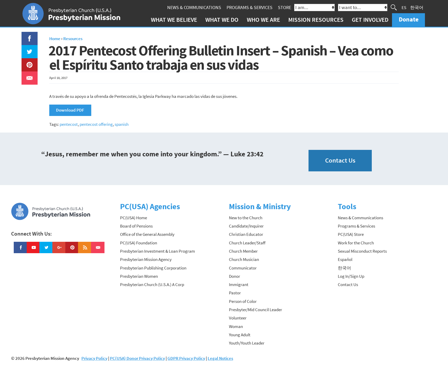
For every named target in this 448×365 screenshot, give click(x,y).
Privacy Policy (94, 358)
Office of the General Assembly (147, 234)
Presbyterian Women (139, 276)
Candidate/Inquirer (246, 226)
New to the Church (245, 218)
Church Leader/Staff (247, 243)
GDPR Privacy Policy (186, 358)
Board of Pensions (136, 226)
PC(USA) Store (351, 234)
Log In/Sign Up (351, 276)
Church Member (243, 251)
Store (284, 7)
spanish (122, 124)
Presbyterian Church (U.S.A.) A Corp (152, 284)
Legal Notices (220, 358)
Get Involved (370, 19)
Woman (236, 326)
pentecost (69, 124)
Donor (234, 276)
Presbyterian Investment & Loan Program (157, 251)
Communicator (243, 268)
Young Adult (239, 335)
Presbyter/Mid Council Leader (255, 309)
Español (345, 259)
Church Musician (244, 259)
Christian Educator (246, 234)
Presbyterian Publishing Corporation (153, 268)
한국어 (416, 7)
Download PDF (70, 110)
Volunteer (238, 318)
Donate (408, 19)
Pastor (235, 293)
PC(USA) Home (133, 218)
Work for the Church (356, 243)
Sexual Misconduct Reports (362, 251)
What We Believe (174, 19)
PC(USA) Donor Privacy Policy (137, 358)
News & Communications (194, 7)
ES (404, 7)
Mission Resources (316, 19)
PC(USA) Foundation (138, 243)
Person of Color (243, 301)
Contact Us (340, 160)
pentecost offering (96, 124)
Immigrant (238, 284)
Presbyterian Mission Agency (146, 259)
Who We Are (263, 19)
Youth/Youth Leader (246, 343)
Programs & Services (249, 7)
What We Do (222, 19)
